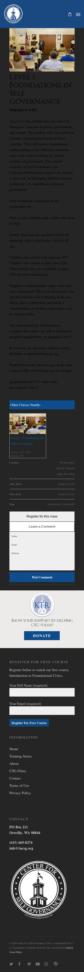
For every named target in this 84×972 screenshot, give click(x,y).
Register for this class (42, 516)
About (14, 763)
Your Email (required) (25, 703)
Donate (42, 635)
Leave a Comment (42, 526)
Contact (15, 778)
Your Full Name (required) (28, 685)
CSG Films (17, 770)
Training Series (20, 756)
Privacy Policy (20, 792)
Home (13, 748)
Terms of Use (19, 785)
